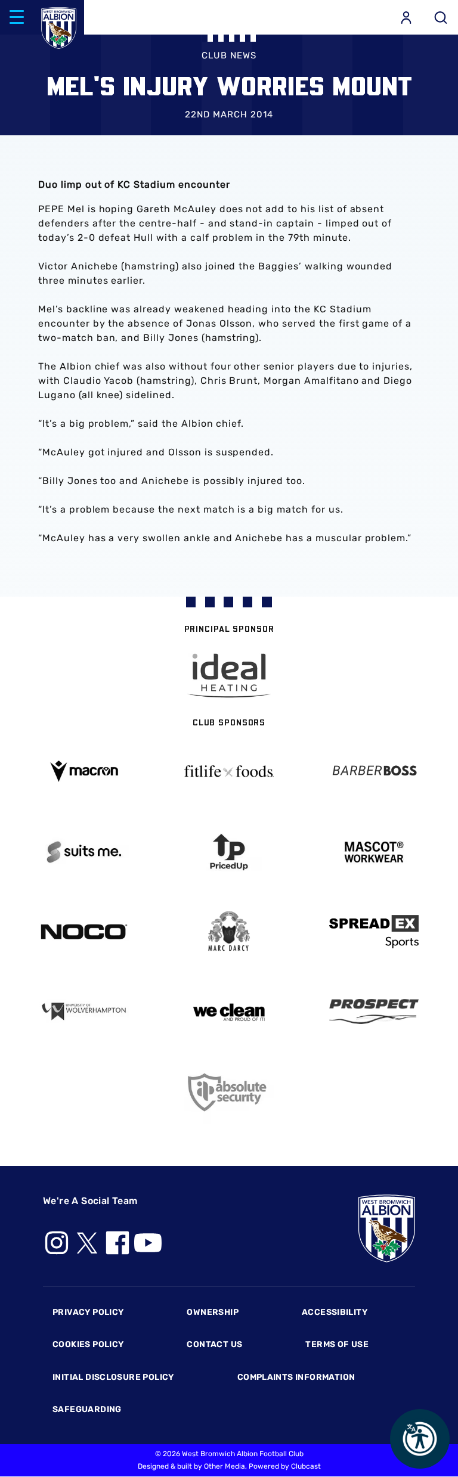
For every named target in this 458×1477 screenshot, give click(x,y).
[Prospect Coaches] (374, 1011)
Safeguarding (87, 1409)
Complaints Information (296, 1377)
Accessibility (334, 1312)
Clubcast (306, 1466)
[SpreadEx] (374, 931)
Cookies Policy (87, 1344)
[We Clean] (229, 1011)
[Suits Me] (84, 852)
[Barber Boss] (374, 771)
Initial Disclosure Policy (113, 1377)
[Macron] (84, 771)
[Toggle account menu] (406, 17)
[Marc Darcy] (229, 931)
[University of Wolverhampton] (84, 1011)
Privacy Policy (87, 1312)
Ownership (213, 1312)
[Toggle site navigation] (16, 17)
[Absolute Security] (229, 1092)
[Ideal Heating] (229, 675)
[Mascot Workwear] (374, 852)
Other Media (224, 1466)
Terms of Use (337, 1344)
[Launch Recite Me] (420, 1439)
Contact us (214, 1344)
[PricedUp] (229, 852)
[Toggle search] (440, 17)
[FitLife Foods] (229, 771)
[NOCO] (84, 932)
